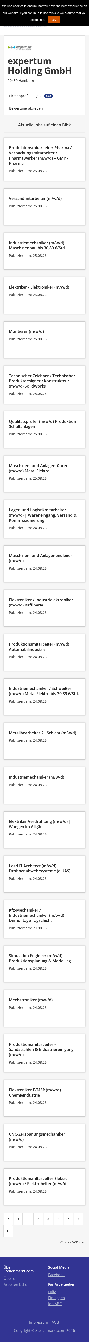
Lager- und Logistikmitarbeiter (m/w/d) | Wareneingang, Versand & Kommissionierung (43, 515)
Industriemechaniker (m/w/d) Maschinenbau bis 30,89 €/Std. (37, 245)
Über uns (11, 1278)
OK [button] (54, 19)
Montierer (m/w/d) (26, 331)
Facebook (56, 1274)
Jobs (43, 95)
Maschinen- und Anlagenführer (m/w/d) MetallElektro (38, 468)
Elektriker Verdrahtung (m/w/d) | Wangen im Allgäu (40, 824)
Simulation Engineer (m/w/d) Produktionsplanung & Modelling (40, 958)
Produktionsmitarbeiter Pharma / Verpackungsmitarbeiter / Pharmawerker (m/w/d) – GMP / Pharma (40, 155)
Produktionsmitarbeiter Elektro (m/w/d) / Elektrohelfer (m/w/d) (38, 1181)
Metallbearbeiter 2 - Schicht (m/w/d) (42, 733)
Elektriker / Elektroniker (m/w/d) (39, 287)
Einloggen (56, 1297)
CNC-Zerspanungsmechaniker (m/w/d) (37, 1136)
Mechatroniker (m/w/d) (31, 1000)
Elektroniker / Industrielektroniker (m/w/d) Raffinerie (41, 602)
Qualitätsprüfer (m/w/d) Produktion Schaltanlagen (42, 424)
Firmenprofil (19, 95)
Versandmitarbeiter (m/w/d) (35, 198)
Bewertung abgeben (26, 108)
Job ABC (55, 1303)
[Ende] (8, 1231)
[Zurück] (18, 1219)
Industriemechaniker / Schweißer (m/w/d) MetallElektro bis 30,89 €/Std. (44, 691)
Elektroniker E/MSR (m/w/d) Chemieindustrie (35, 1092)
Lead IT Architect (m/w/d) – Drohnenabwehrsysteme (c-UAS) (39, 868)
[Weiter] (78, 1219)
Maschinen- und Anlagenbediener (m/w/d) (40, 558)
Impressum (38, 1322)
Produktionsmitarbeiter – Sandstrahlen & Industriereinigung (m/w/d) (41, 1049)
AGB (55, 1322)
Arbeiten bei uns (17, 1284)
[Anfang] (8, 1219)
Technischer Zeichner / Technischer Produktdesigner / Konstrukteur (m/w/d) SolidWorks (42, 381)
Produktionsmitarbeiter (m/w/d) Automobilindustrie (39, 646)
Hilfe (52, 1291)
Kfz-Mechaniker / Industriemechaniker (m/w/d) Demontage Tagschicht (36, 915)
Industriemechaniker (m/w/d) (36, 777)
